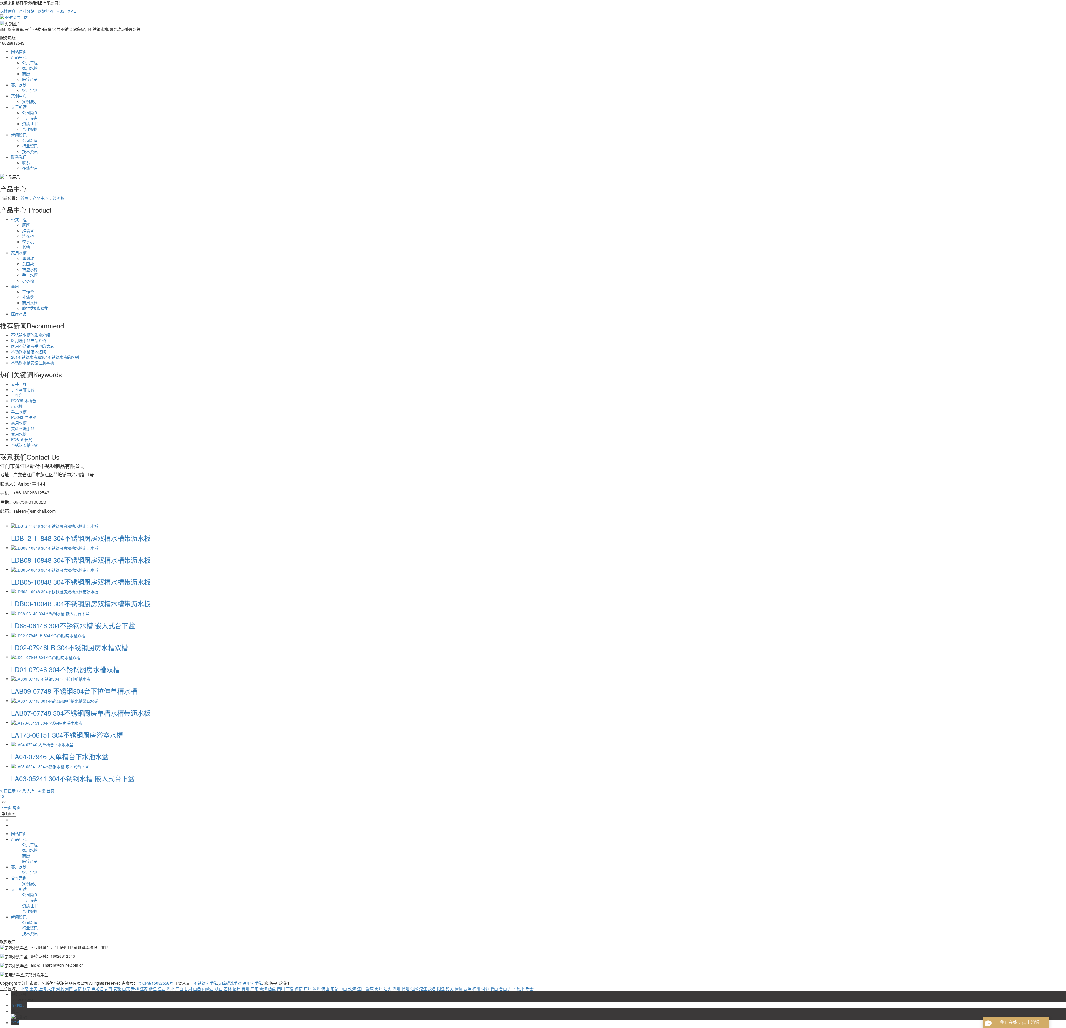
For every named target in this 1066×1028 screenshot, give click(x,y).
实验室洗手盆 (22, 428)
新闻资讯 (19, 134)
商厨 (26, 73)
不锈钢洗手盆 (205, 983)
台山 (503, 988)
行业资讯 (30, 146)
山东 (126, 988)
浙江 (153, 988)
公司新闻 (30, 140)
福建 (236, 988)
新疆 (135, 988)
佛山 (325, 988)
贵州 (245, 988)
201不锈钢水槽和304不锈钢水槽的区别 (45, 357)
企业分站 (26, 11)
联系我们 (19, 157)
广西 (179, 988)
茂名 (432, 988)
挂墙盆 (28, 230)
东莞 (334, 988)
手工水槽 (30, 275)
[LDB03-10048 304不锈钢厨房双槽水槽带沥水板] (54, 591)
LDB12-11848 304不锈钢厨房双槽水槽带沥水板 (81, 538)
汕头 (387, 988)
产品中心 (19, 57)
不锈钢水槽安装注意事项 (32, 362)
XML (72, 11)
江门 (361, 988)
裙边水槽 (30, 269)
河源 (485, 988)
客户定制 (19, 84)
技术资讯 (30, 151)
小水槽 (28, 280)
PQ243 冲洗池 (23, 417)
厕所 (26, 225)
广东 (254, 988)
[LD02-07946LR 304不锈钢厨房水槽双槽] (48, 635)
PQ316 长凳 (21, 439)
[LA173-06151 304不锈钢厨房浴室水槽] (46, 722)
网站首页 (19, 51)
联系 (26, 162)
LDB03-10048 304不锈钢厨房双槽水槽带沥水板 (81, 603)
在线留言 (30, 168)
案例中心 (19, 96)
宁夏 (290, 988)
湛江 (423, 988)
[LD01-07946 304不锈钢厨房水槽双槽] (45, 656)
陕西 (219, 988)
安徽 (117, 988)
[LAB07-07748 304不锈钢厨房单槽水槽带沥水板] (54, 700)
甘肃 (188, 988)
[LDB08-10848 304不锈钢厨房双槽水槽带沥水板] (54, 547)
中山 (343, 988)
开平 (512, 988)
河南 (69, 988)
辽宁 (86, 988)
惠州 (379, 988)
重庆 (33, 988)
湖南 (108, 988)
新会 (530, 988)
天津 (51, 988)
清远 (458, 988)
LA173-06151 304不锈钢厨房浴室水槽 (67, 735)
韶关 (450, 988)
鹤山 (494, 988)
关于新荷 (19, 107)
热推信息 (8, 11)
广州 (307, 988)
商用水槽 (30, 302)
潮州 (396, 988)
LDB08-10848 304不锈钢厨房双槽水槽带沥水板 (81, 560)
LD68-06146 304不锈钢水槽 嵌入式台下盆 (73, 625)
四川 (281, 988)
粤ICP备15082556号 (155, 983)
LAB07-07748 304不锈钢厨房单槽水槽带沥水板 (80, 713)
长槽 (26, 247)
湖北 (170, 988)
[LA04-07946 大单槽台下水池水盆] (42, 744)
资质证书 (30, 123)
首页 (24, 198)
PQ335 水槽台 (23, 400)
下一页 (6, 807)
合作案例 (30, 129)
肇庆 (370, 988)
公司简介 (30, 112)
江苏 (144, 988)
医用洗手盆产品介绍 (28, 340)
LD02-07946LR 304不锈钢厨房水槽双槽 (69, 647)
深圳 (316, 988)
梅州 (476, 988)
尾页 (17, 807)
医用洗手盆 (252, 983)
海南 (299, 988)
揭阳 (405, 988)
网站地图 (45, 11)
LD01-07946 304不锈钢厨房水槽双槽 (65, 669)
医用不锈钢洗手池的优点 (32, 346)
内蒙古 (208, 988)
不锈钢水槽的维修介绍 (30, 335)
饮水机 (28, 241)
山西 (197, 988)
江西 (161, 988)
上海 (42, 988)
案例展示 (30, 101)
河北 (60, 988)
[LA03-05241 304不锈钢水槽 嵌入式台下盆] (50, 766)
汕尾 (414, 988)
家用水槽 (30, 68)
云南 (78, 988)
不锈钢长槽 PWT (25, 445)
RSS (60, 11)
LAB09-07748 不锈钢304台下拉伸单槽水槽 (74, 691)
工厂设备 (30, 118)
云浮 (467, 988)
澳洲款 (58, 198)
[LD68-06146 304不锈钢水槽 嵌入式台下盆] (50, 613)
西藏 (272, 988)
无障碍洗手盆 (230, 983)
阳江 (441, 988)
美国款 (28, 264)
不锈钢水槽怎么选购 (28, 351)
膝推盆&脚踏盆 (35, 308)
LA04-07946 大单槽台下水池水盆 (60, 756)
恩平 (521, 988)
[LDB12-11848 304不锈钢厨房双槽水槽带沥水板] (54, 525)
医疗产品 (30, 79)
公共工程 (30, 62)
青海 (263, 988)
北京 (24, 988)
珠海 (352, 988)
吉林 (228, 988)
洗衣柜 (28, 236)
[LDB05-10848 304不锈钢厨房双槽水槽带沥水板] (54, 569)
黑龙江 (97, 988)
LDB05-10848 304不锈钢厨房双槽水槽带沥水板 (81, 582)
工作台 (28, 291)
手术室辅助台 (22, 389)
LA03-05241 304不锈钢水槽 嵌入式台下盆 (73, 778)
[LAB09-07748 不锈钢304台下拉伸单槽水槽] (50, 678)
